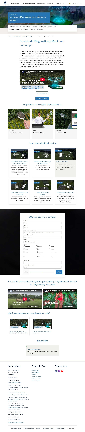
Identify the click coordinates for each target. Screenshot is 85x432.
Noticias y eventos (36, 378)
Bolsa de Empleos (36, 380)
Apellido (26, 225)
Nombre (26, 220)
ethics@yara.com (21, 392)
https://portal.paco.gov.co (14, 407)
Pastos (52, 249)
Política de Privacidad (16, 428)
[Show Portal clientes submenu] (64, 3)
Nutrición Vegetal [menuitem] (15, 3)
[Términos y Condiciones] (42, 97)
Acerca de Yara (35, 370)
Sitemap (38, 428)
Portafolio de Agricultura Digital (48, 26)
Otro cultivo (26, 260)
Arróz (26, 256)
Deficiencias (40, 29)
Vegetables (53, 256)
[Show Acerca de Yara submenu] (44, 3)
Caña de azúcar (41, 256)
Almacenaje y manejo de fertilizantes (18, 29)
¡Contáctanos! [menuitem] (50, 3)
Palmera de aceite (40, 253)
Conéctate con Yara (16, 382)
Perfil (25, 239)
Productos (34, 26)
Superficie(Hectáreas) (29, 265)
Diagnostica (11, 130)
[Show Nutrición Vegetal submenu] (20, 3)
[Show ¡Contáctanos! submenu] (54, 3)
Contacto (34, 374)
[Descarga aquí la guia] (42, 91)
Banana (40, 246)
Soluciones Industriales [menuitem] (28, 3)
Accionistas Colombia (37, 376)
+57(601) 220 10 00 (19, 399)
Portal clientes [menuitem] (60, 3)
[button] (19, 324)
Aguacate (27, 246)
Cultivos (33, 29)
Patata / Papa (54, 252)
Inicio (9, 36)
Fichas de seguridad (60, 428)
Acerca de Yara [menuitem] (40, 3)
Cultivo (25, 244)
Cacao (26, 249)
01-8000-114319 (12, 401)
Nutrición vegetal (15, 36)
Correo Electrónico (28, 234)
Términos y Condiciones (48, 428)
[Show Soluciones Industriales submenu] (34, 3)
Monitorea (58, 130)
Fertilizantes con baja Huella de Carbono (19, 26)
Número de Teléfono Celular (30, 230)
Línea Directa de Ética (29, 428)
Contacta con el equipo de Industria (16, 422)
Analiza (34, 130)
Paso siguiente (59, 272)
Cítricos (52, 246)
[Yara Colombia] (6, 3)
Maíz (26, 252)
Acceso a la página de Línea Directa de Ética (18, 394)
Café (39, 249)
